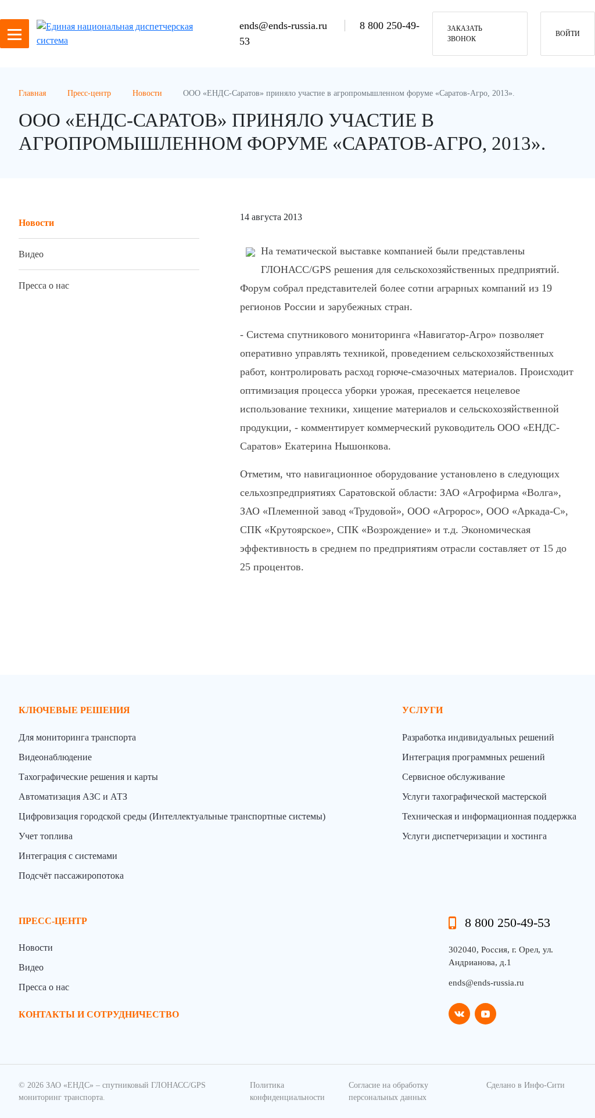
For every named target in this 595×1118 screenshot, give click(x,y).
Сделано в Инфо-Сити (525, 1085)
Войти (567, 34)
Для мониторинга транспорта (77, 737)
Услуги (422, 710)
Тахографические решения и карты (88, 777)
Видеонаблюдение (55, 757)
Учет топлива (46, 836)
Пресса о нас (44, 285)
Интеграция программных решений (473, 757)
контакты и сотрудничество (99, 1014)
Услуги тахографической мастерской (474, 796)
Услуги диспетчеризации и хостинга (474, 836)
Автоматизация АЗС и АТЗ (73, 796)
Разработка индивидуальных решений (478, 737)
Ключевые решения (74, 710)
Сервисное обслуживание (453, 777)
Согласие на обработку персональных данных (388, 1091)
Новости (36, 223)
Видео (31, 254)
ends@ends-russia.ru (284, 25)
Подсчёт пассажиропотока (71, 875)
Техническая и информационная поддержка (489, 816)
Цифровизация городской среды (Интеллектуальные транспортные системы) (172, 816)
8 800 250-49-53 (507, 922)
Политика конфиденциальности (287, 1091)
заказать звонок (464, 33)
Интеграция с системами (68, 856)
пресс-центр (53, 921)
